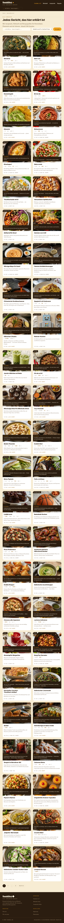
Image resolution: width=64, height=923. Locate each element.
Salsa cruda (38, 164)
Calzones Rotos (39, 762)
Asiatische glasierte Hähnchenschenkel (41, 550)
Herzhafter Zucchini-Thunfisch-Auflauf (11, 691)
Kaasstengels (8, 94)
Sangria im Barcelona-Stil (12, 762)
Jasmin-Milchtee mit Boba (13, 373)
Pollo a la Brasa (39, 479)
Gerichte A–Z (37, 3)
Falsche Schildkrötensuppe (43, 266)
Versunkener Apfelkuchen (43, 199)
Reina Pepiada (8, 479)
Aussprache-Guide (37, 904)
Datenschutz (36, 914)
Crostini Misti (38, 833)
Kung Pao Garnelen (40, 655)
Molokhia (7, 58)
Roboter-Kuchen (39, 336)
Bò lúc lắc (37, 94)
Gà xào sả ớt (38, 373)
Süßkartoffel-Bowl (10, 233)
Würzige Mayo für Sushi (12, 266)
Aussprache (52, 3)
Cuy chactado (39, 408)
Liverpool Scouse (40, 869)
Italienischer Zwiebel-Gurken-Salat (16, 869)
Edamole (7, 129)
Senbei (6, 725)
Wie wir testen (6, 914)
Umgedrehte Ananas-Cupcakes (45, 798)
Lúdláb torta (8, 514)
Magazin (59, 3)
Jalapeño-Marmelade (11, 833)
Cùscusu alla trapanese (12, 620)
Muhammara (38, 129)
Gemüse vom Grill (40, 233)
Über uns (5, 911)
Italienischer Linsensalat (42, 690)
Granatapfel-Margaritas (12, 655)
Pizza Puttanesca (10, 549)
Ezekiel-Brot (38, 444)
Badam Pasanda (9, 444)
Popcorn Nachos (9, 798)
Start (4, 13)
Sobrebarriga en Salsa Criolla (44, 725)
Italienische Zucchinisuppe (43, 585)
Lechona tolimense (40, 620)
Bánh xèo (37, 58)
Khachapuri (8, 164)
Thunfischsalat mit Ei (11, 199)
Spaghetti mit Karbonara (42, 301)
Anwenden (57, 29)
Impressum (35, 911)
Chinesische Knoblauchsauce (14, 301)
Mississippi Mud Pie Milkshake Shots (16, 408)
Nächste (21, 885)
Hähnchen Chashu (10, 336)
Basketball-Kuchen (40, 514)
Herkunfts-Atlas (36, 901)
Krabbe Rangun (9, 585)
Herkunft (45, 3)
